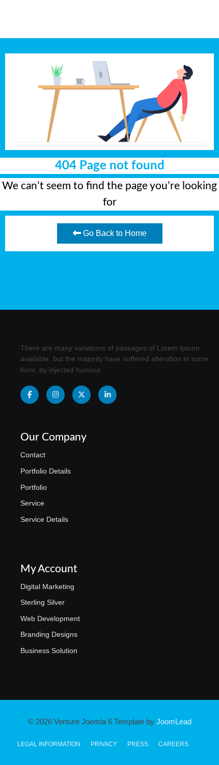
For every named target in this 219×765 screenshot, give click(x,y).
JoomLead (173, 721)
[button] (194, 19)
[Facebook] (29, 395)
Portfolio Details (45, 471)
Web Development (50, 618)
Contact (32, 455)
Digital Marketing (47, 586)
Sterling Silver (42, 602)
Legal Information (48, 744)
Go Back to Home (114, 233)
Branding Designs (48, 634)
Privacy (104, 744)
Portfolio (33, 487)
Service (32, 503)
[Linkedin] (107, 395)
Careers (173, 744)
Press (137, 744)
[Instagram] (55, 395)
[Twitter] (81, 395)
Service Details (44, 519)
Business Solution (48, 650)
